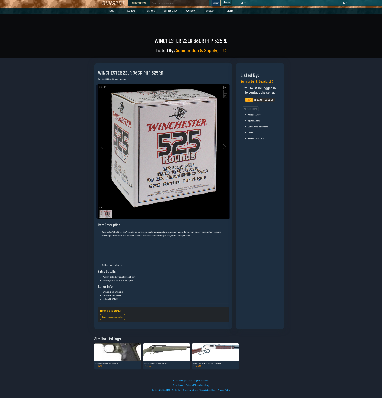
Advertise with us (190, 390)
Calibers (189, 385)
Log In (227, 2)
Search (216, 3)
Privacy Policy (224, 390)
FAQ (168, 390)
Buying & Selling (159, 390)
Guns (175, 385)
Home (111, 11)
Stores (230, 11)
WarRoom (190, 11)
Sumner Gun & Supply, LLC (201, 50)
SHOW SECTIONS (139, 3)
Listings (151, 11)
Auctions (131, 11)
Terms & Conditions (208, 390)
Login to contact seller (112, 317)
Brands (181, 385)
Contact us (176, 390)
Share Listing (251, 108)
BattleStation (170, 11)
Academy (210, 11)
